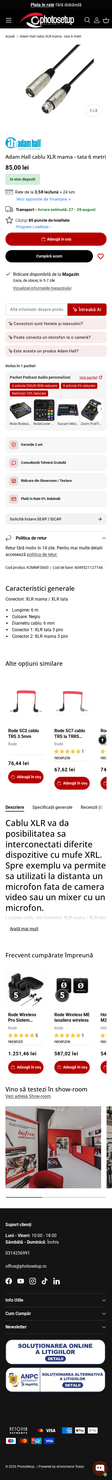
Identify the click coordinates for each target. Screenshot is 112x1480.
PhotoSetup (26, 1467)
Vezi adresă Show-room (28, 1096)
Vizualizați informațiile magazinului (42, 288)
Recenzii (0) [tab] (92, 807)
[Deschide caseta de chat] (100, 1468)
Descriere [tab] (14, 807)
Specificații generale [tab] (52, 807)
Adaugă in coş (59, 239)
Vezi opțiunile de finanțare (41, 199)
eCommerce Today (70, 1467)
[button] (106, 20)
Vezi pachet (88, 377)
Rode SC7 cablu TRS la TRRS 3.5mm (69, 734)
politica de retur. (42, 554)
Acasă (10, 36)
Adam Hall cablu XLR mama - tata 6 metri (50, 36)
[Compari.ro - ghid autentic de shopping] (32, 1406)
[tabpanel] (56, 876)
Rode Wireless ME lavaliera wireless (72, 1017)
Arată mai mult (24, 928)
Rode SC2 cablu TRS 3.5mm (23, 733)
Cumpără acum (49, 256)
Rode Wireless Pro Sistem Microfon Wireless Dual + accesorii (23, 1018)
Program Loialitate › (33, 227)
